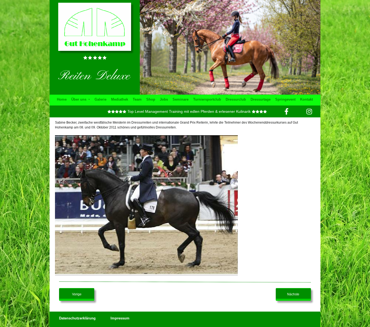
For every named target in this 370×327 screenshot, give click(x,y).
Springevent (285, 99)
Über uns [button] (79, 99)
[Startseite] (94, 26)
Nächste (293, 294)
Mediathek (119, 99)
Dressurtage (261, 99)
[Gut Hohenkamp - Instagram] (309, 111)
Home (62, 99)
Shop (150, 99)
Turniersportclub (207, 99)
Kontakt (306, 99)
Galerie (100, 99)
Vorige (77, 294)
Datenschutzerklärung (77, 318)
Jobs (164, 99)
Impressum (120, 318)
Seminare (181, 99)
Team (137, 99)
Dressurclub (236, 99)
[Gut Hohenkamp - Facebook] (286, 111)
